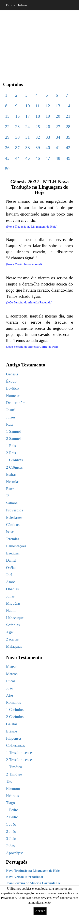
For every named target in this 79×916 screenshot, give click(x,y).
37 (17, 147)
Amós (10, 582)
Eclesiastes (14, 517)
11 (37, 105)
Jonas (10, 596)
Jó (8, 496)
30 (17, 137)
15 (7, 116)
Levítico (12, 388)
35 (68, 137)
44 (17, 158)
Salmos (11, 503)
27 (58, 126)
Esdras (11, 474)
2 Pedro (12, 817)
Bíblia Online (16, 5)
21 (68, 116)
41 (58, 147)
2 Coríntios (14, 717)
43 (7, 158)
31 (27, 137)
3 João (11, 838)
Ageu (10, 632)
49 (68, 158)
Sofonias (13, 625)
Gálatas (11, 724)
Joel (9, 575)
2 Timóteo (14, 774)
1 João (11, 824)
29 (7, 137)
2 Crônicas (14, 467)
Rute (9, 424)
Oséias (11, 567)
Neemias (12, 481)
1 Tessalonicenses (19, 752)
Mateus (11, 666)
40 (48, 147)
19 (48, 116)
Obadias (12, 589)
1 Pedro (12, 810)
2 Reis (11, 453)
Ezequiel (12, 553)
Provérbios (14, 510)
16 (17, 116)
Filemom (13, 788)
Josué (10, 410)
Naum (11, 610)
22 (7, 126)
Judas (10, 846)
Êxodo (11, 381)
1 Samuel (13, 431)
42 (68, 147)
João (9, 688)
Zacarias (12, 639)
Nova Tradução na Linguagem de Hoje (33, 870)
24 (27, 126)
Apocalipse (14, 853)
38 (27, 147)
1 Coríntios (14, 709)
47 (48, 158)
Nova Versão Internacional (24, 876)
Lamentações (16, 546)
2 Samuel (13, 438)
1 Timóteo (14, 767)
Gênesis (12, 374)
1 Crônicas (14, 460)
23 (17, 126)
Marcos (11, 674)
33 (48, 137)
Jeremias (12, 539)
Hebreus (12, 795)
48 (58, 158)
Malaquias (14, 646)
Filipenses (13, 738)
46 (37, 158)
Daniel (11, 560)
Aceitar (40, 911)
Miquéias (13, 603)
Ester (10, 489)
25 (37, 126)
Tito (9, 781)
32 (37, 137)
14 (68, 105)
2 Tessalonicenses (19, 760)
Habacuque (14, 618)
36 (7, 147)
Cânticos (12, 524)
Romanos (13, 702)
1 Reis (11, 446)
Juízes (10, 417)
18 (37, 116)
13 (58, 105)
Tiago (10, 803)
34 (58, 137)
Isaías (10, 532)
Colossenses (15, 745)
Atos (9, 695)
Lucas (10, 681)
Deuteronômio (17, 402)
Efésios (11, 731)
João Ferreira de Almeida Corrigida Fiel (33, 883)
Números (13, 395)
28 (68, 126)
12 (48, 105)
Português (16, 862)
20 (58, 116)
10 (27, 105)
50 (7, 168)
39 (37, 147)
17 (27, 116)
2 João (11, 831)
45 (27, 158)
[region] (39, 42)
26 (48, 126)
